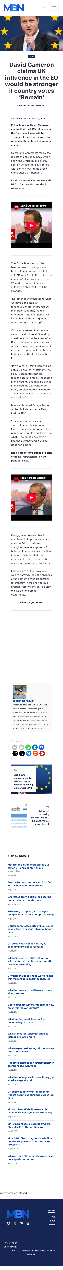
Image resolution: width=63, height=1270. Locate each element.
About (52, 1220)
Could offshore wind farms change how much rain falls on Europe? (31, 1006)
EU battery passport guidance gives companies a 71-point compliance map (31, 913)
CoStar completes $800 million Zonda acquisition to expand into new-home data (30, 929)
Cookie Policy (10, 1246)
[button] (44, 8)
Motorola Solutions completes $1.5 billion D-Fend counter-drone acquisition (28, 868)
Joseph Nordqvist (35, 105)
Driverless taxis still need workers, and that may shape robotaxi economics (30, 977)
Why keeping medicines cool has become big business (27, 1021)
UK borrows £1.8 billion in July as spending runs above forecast (27, 945)
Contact (51, 1224)
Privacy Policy (10, 1242)
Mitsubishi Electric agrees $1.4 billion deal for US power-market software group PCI (30, 1141)
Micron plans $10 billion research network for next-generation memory (30, 1111)
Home (52, 1216)
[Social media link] (8, 1223)
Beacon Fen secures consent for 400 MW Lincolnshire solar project (29, 884)
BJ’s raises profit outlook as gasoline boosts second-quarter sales (29, 898)
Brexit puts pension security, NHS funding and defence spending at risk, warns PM (23, 781)
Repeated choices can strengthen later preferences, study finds (31, 1064)
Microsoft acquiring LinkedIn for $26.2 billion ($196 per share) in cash (40, 818)
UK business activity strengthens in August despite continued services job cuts (31, 1095)
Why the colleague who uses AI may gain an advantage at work (31, 1079)
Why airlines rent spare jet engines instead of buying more (28, 1035)
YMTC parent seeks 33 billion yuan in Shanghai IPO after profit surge (29, 1125)
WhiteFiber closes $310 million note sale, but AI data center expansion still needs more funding (30, 961)
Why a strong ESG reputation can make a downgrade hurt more (31, 1158)
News (31, 56)
